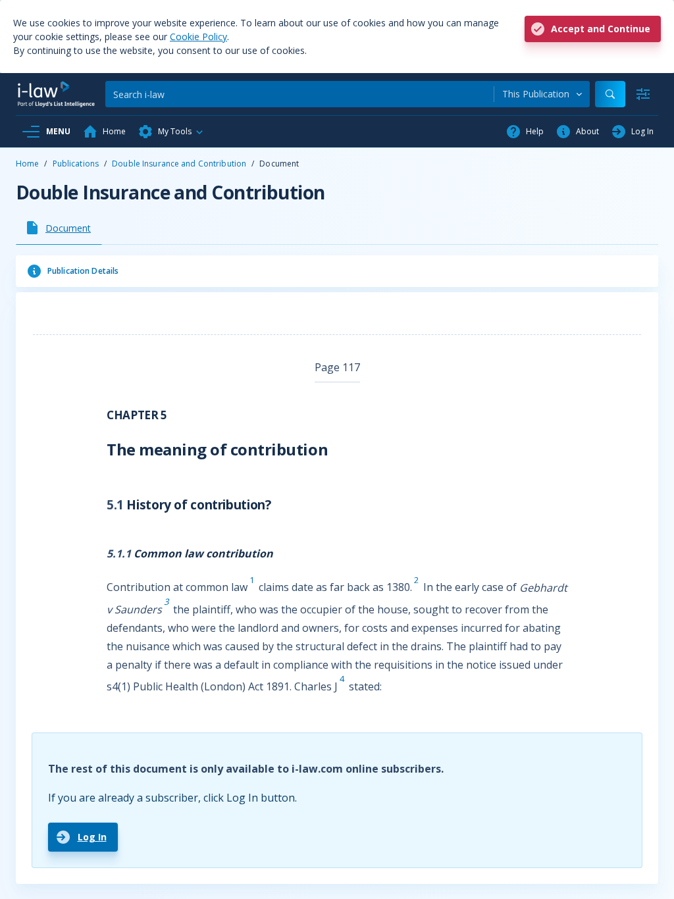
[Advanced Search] (643, 94)
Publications (76, 163)
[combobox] (542, 94)
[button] (171, 131)
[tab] (59, 228)
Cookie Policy (198, 36)
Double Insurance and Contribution (179, 163)
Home (27, 163)
